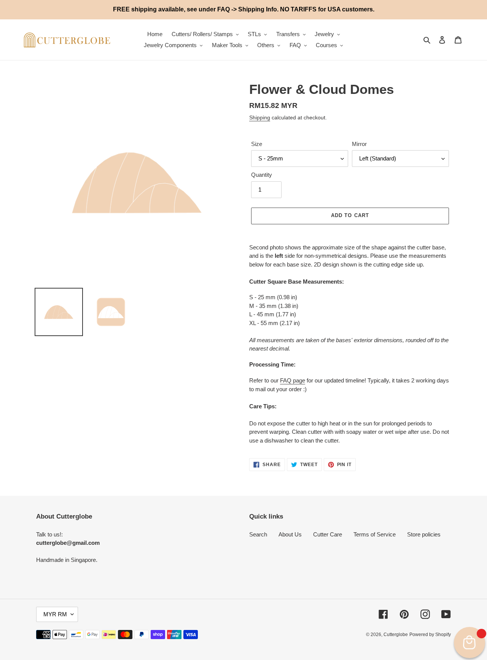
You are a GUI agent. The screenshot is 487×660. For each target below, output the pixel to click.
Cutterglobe (396, 634)
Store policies (424, 534)
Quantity (261, 174)
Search (258, 534)
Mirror (359, 144)
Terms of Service (374, 534)
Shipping (259, 117)
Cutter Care (327, 534)
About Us (290, 534)
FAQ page (292, 380)
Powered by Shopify (430, 634)
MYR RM (55, 614)
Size (256, 144)
